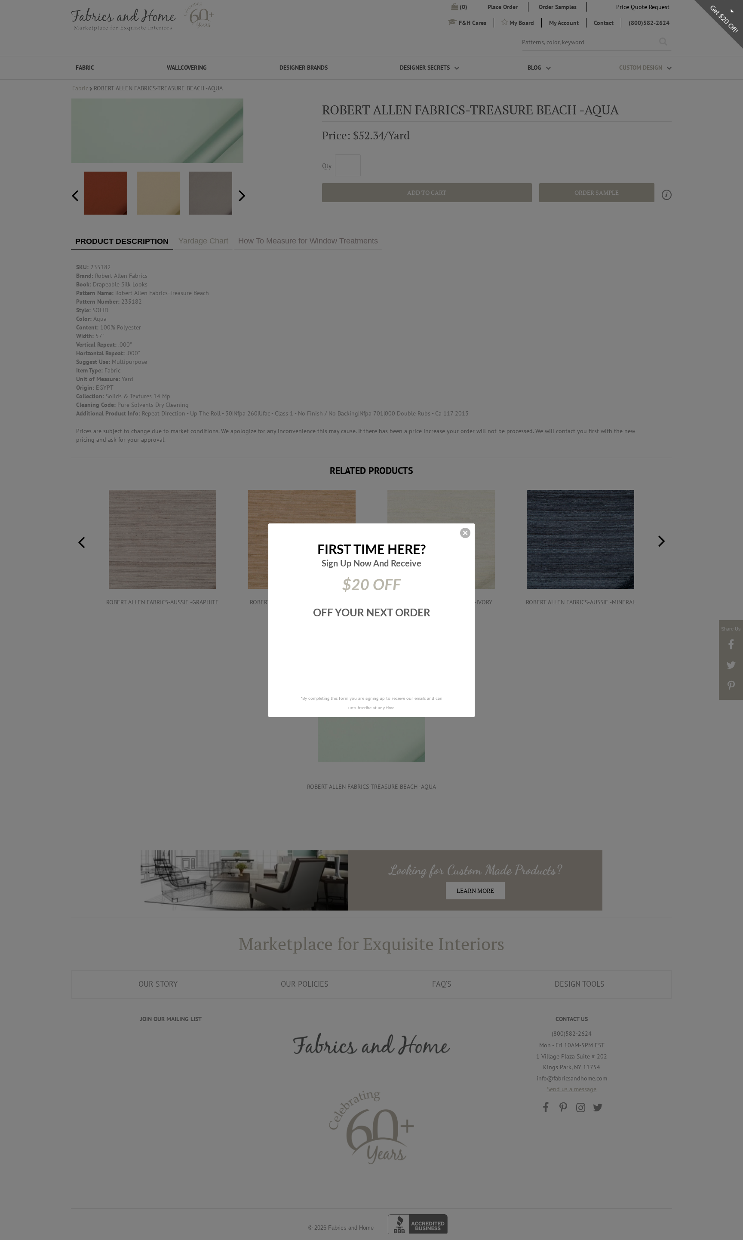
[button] (465, 533)
